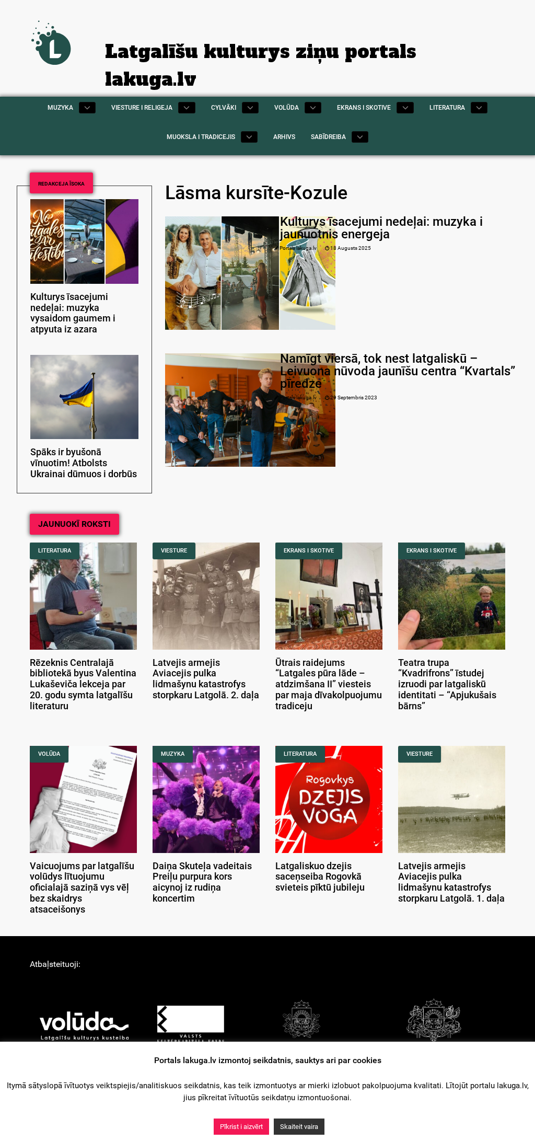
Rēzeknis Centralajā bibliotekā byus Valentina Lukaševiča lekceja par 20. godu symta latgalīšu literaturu (83, 684)
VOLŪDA (49, 754)
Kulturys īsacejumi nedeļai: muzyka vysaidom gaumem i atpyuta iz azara (72, 313)
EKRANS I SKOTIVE (309, 550)
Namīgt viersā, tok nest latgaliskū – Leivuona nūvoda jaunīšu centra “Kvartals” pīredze (397, 371)
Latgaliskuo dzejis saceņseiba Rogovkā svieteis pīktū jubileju (320, 877)
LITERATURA (54, 550)
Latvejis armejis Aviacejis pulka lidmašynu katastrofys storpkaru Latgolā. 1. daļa (451, 882)
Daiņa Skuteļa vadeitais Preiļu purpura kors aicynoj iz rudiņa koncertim (202, 882)
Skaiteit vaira (299, 1127)
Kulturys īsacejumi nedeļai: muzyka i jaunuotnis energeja (381, 227)
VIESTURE (174, 550)
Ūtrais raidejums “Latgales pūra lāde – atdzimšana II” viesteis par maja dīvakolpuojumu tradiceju (328, 684)
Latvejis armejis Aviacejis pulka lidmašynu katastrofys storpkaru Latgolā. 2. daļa (206, 679)
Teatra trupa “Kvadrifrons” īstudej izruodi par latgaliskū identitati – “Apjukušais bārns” (447, 684)
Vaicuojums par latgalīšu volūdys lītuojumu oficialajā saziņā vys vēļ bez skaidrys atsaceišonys (82, 888)
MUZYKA (172, 754)
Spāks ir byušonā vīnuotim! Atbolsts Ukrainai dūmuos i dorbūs (83, 463)
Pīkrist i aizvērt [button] (241, 1127)
